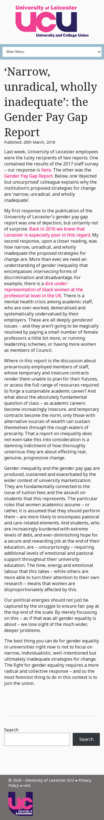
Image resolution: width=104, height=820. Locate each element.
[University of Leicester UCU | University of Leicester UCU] (52, 22)
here (46, 170)
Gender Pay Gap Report (28, 176)
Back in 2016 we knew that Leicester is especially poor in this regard (47, 232)
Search (11, 730)
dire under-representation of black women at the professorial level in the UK (43, 289)
